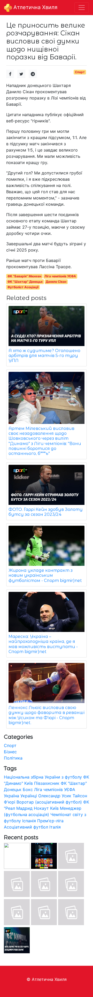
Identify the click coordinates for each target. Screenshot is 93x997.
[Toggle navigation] (81, 7)
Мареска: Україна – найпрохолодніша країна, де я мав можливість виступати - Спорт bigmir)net (43, 644)
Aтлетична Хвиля (34, 7)
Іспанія (29, 820)
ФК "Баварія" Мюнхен (24, 276)
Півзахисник (46, 783)
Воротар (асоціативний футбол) (49, 802)
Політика (13, 758)
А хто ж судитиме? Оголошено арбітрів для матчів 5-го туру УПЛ (44, 355)
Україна (11, 795)
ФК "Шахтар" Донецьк (25, 282)
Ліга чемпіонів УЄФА (60, 276)
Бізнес (10, 751)
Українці (28, 795)
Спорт (80, 72)
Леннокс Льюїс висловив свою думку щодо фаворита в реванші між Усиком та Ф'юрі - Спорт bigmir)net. (46, 715)
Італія (55, 827)
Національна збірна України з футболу (43, 777)
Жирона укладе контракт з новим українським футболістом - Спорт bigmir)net (45, 575)
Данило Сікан (56, 282)
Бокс (28, 789)
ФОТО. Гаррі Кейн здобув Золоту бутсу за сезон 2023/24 (46, 512)
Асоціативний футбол (26, 827)
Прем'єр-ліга (50, 820)
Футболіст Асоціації (22, 287)
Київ (54, 808)
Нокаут (41, 808)
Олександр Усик (54, 795)
